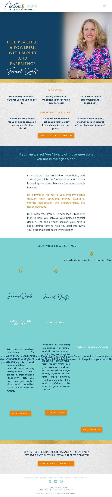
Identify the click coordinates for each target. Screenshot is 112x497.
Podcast (52, 478)
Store (61, 478)
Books (68, 478)
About (43, 478)
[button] (105, 6)
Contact (83, 478)
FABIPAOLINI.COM (65, 489)
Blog (75, 478)
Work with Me (31, 478)
